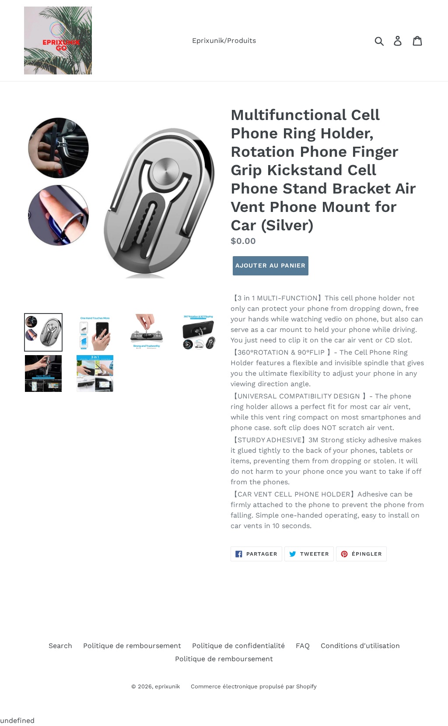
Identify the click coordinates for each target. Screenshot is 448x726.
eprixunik (167, 686)
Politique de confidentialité (238, 645)
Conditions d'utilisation (360, 645)
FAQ (303, 645)
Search (60, 645)
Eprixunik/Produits (224, 40)
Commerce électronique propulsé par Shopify (254, 686)
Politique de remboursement (132, 645)
